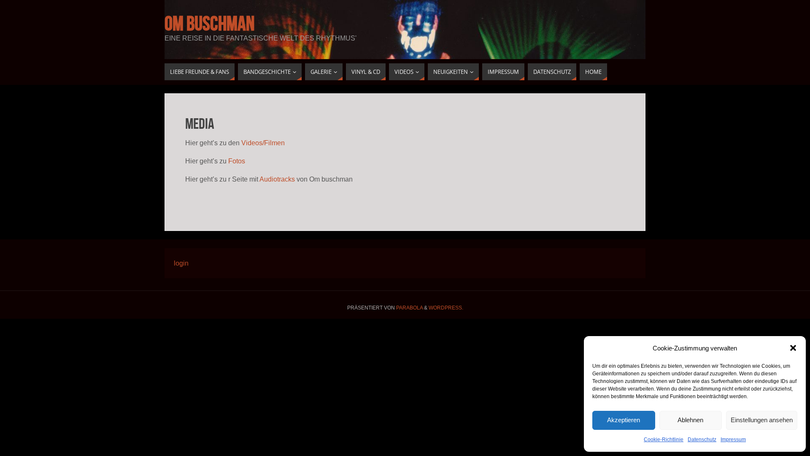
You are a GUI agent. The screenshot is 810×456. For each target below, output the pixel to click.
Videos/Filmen (263, 143)
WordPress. (446, 308)
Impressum (733, 439)
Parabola (409, 308)
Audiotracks (277, 179)
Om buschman (209, 23)
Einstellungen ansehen (762, 419)
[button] (793, 348)
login (181, 263)
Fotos (236, 161)
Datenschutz (702, 439)
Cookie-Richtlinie (663, 439)
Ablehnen (690, 419)
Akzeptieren (623, 419)
